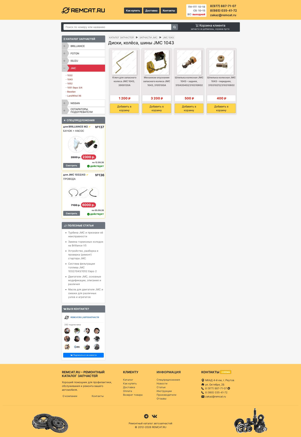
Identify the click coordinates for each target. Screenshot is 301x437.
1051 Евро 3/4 (74, 87)
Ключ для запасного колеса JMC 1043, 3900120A (124, 81)
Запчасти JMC (148, 37)
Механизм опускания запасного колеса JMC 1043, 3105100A (156, 81)
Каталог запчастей (121, 37)
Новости (162, 383)
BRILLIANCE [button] (78, 46)
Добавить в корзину (124, 108)
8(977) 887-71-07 (223, 6)
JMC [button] (73, 68)
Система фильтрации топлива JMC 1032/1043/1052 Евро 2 (82, 267)
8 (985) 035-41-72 (216, 392)
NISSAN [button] (75, 103)
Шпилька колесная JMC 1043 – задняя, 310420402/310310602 (189, 81)
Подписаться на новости (85, 355)
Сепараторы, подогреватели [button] (82, 111)
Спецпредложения (168, 379)
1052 (70, 83)
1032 (70, 75)
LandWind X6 (74, 95)
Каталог (128, 379)
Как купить (133, 10)
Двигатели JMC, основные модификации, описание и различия (84, 280)
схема (226, 372)
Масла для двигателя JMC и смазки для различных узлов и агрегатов (85, 293)
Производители (166, 394)
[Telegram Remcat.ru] (146, 416)
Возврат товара (133, 394)
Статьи (161, 387)
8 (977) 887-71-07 (216, 388)
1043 (70, 79)
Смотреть (71, 165)
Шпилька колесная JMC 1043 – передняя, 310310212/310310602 (221, 81)
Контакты (169, 10)
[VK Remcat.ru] (154, 416)
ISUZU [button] (74, 60)
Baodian (71, 91)
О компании (70, 396)
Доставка (151, 10)
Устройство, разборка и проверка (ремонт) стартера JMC (83, 254)
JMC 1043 (168, 37)
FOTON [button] (75, 53)
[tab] (83, 46)
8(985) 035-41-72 (223, 10)
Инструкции (164, 391)
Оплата (127, 391)
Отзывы (161, 398)
